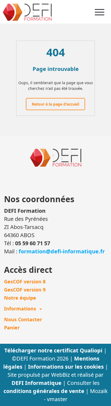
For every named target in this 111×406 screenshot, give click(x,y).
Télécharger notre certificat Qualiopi (54, 350)
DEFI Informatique (37, 383)
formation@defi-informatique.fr (62, 251)
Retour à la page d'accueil (55, 104)
